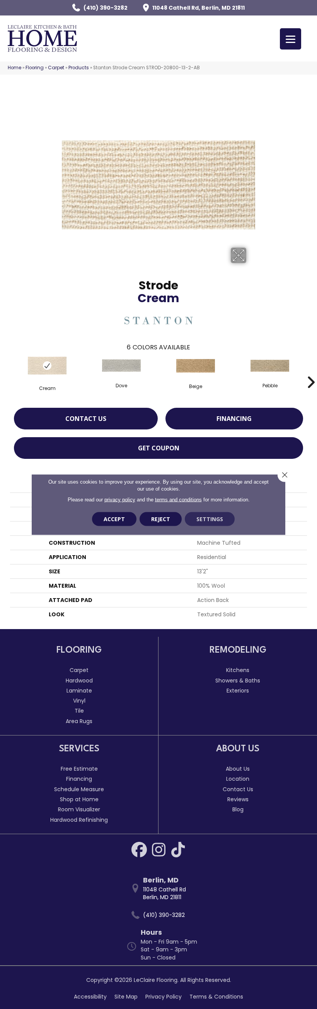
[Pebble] (270, 366)
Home (14, 68)
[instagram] (158, 849)
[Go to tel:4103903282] (162, 915)
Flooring (35, 68)
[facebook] (139, 849)
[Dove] (121, 365)
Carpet (56, 68)
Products (78, 68)
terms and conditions (178, 500)
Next (311, 371)
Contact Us (85, 418)
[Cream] (47, 365)
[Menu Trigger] (290, 39)
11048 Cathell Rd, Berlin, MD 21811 (198, 8)
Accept (114, 519)
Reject (160, 519)
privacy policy (119, 500)
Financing (234, 418)
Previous (6, 371)
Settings (209, 519)
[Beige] (195, 366)
